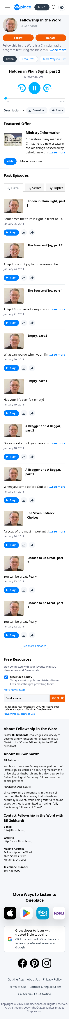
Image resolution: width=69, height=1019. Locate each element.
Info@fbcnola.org (14, 830)
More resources (31, 161)
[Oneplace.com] (22, 7)
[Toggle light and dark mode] (61, 7)
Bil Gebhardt (28, 26)
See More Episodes (34, 646)
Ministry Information (43, 132)
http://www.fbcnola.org (18, 841)
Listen (10, 59)
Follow (18, 37)
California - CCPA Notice (34, 994)
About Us (33, 979)
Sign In (42, 7)
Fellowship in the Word (40, 20)
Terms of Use (17, 987)
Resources (28, 59)
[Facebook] (22, 963)
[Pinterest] (34, 963)
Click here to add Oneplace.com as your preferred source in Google (38, 943)
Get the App (16, 979)
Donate (50, 38)
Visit (10, 161)
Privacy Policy (52, 979)
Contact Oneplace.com (45, 987)
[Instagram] (46, 963)
